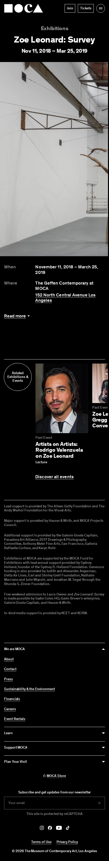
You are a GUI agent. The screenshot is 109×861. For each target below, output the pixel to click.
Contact (10, 669)
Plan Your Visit (15, 761)
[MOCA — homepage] (23, 8)
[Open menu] (100, 8)
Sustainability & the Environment (29, 689)
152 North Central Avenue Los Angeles (65, 297)
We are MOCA (14, 649)
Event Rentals (14, 719)
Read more (15, 316)
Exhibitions (54, 28)
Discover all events (54, 476)
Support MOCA (15, 747)
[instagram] (42, 828)
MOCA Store (56, 776)
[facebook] (50, 828)
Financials (12, 699)
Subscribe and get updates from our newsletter (54, 792)
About (9, 659)
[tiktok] (67, 828)
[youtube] (59, 828)
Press (8, 679)
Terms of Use (41, 842)
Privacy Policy (67, 842)
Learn (8, 733)
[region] (54, 159)
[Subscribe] (99, 803)
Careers (10, 709)
